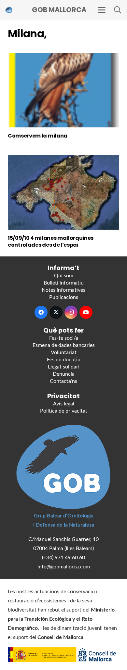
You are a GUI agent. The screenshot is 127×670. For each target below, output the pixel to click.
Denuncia (64, 374)
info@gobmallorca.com (63, 566)
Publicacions (63, 297)
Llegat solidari (63, 366)
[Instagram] (71, 312)
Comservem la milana (37, 135)
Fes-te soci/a (63, 338)
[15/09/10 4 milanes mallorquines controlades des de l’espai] (63, 192)
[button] (101, 10)
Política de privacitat (63, 411)
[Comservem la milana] (63, 90)
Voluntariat (64, 352)
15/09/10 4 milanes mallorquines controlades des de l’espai (50, 241)
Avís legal (63, 403)
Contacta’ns (63, 381)
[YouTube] (85, 312)
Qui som (63, 275)
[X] (56, 312)
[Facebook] (41, 312)
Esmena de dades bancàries (64, 345)
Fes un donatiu (63, 359)
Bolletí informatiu (64, 283)
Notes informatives (63, 290)
